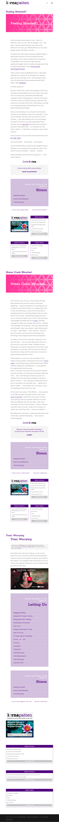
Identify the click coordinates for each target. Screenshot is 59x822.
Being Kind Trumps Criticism (23, 616)
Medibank (22, 83)
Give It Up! (17, 626)
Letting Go (17, 646)
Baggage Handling (20, 613)
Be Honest (34, 248)
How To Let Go (18, 633)
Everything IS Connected (22, 623)
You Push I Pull (18, 663)
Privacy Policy (22, 817)
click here (19, 548)
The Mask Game (19, 653)
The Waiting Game (20, 656)
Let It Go (16, 643)
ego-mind (26, 124)
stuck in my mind (16, 397)
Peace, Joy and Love (36, 231)
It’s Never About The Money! (23, 636)
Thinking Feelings (35, 252)
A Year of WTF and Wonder (38, 222)
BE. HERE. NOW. (16, 138)
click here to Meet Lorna (28, 546)
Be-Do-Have (34, 255)
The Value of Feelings (37, 245)
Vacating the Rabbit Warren (38, 220)
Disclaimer (21, 545)
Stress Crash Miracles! (21, 199)
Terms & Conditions (32, 817)
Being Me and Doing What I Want (15, 754)
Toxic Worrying (19, 202)
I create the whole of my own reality (16, 777)
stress (36, 321)
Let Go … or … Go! (19, 639)
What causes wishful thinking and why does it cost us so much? (18, 247)
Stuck (32, 250)
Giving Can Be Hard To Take (23, 629)
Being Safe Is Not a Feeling (22, 619)
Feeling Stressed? (16, 11)
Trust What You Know (37, 228)
